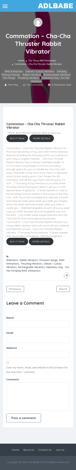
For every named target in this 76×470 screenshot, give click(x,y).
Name (10, 317)
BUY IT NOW (17, 138)
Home (21, 60)
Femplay (62, 71)
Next (62, 289)
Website (11, 348)
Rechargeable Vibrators (57, 74)
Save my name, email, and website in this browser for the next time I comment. (37, 370)
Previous (16, 289)
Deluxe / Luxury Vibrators (40, 71)
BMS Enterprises (48, 60)
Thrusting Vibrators (28, 78)
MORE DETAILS (41, 138)
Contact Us (44, 449)
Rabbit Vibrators (32, 74)
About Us (28, 449)
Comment (12, 379)
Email (9, 332)
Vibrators (36, 81)
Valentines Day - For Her (55, 78)
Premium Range (11, 74)
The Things (33, 60)
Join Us (60, 449)
